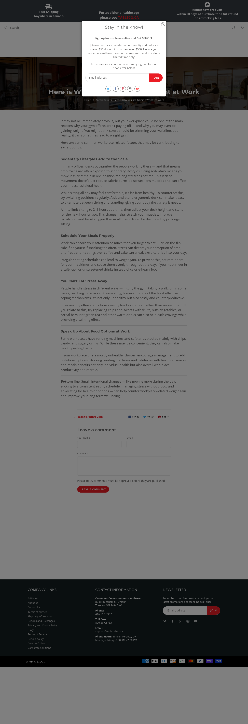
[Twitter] (108, 89)
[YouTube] (137, 89)
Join (156, 77)
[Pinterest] (123, 89)
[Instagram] (130, 89)
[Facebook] (116, 89)
